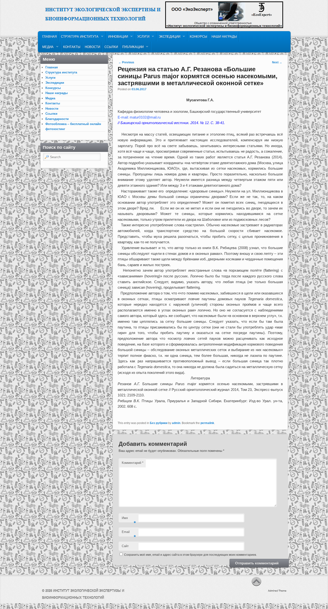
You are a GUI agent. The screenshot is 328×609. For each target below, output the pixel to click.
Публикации (132, 48)
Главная (49, 36)
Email (129, 533)
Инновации (117, 38)
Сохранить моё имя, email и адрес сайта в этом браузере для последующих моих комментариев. (190, 554)
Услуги (142, 38)
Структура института (78, 38)
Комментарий (132, 463)
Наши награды (224, 36)
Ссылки (111, 47)
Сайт (125, 546)
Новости (92, 47)
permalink (207, 423)
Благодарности (57, 119)
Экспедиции (168, 38)
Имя (129, 519)
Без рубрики (158, 423)
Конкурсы (198, 36)
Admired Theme (277, 591)
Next (277, 62)
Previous (126, 62)
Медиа (47, 48)
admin (176, 423)
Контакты (71, 47)
